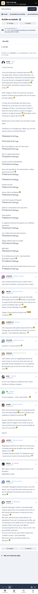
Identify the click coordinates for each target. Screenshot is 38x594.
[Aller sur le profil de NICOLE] (3, 292)
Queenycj (9, 353)
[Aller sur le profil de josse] (3, 376)
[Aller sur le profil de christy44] (3, 276)
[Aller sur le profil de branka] (3, 405)
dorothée (9, 340)
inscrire (23, 53)
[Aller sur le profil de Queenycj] (3, 353)
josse (7, 376)
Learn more (3, 3)
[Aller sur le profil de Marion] (3, 464)
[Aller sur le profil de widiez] (3, 482)
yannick (8, 440)
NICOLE (8, 291)
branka (8, 404)
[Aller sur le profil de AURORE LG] (3, 323)
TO (7, 391)
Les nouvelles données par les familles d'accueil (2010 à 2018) (20, 31)
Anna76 (8, 502)
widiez (8, 481)
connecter (13, 53)
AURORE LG (10, 322)
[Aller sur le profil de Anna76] (3, 502)
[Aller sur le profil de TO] (3, 392)
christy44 (9, 276)
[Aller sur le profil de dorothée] (3, 341)
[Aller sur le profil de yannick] (3, 441)
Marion (8, 463)
